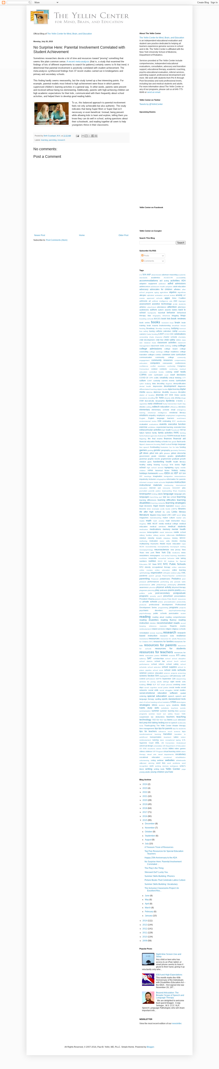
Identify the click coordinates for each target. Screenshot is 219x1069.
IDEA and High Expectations (169, 975)
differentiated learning (148, 389)
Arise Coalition (179, 298)
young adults (144, 772)
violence (148, 751)
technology (145, 719)
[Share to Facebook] (92, 136)
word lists (160, 763)
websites (170, 760)
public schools (160, 613)
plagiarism (143, 590)
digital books (162, 389)
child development (147, 340)
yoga (184, 769)
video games (180, 748)
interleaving (168, 485)
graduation (181, 456)
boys (171, 323)
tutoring (155, 740)
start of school (145, 702)
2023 (145, 788)
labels (160, 494)
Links (174, 511)
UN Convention (168, 743)
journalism (143, 491)
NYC (160, 564)
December (150, 823)
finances (168, 438)
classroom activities (166, 342)
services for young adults (150, 682)
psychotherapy (145, 613)
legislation (170, 506)
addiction (162, 284)
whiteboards (181, 760)
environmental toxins (147, 421)
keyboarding (167, 491)
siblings (166, 682)
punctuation (173, 613)
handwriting (158, 461)
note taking (181, 558)
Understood (181, 743)
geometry (174, 450)
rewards (172, 655)
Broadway (150, 328)
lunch (179, 515)
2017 (145, 812)
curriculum (181, 380)
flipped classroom (146, 444)
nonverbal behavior (166, 558)
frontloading (155, 447)
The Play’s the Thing (154, 868)
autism (161, 310)
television (182, 720)
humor (161, 473)
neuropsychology (146, 550)
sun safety (168, 714)
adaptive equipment (148, 284)
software (174, 693)
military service (159, 535)
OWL (183, 573)
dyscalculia (149, 401)
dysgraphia (160, 401)
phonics (152, 587)
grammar (143, 459)
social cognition (150, 687)
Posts (146, 255)
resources (154, 638)
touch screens (174, 731)
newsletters (144, 555)
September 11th (169, 679)
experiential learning (164, 427)
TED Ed (155, 720)
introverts (166, 488)
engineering (181, 415)
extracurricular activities (150, 430)
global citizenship (178, 453)
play (157, 590)
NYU (141, 567)
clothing (168, 346)
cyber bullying (145, 384)
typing (178, 740)
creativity (164, 377)
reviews (164, 655)
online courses (146, 570)
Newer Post (39, 235)
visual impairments (166, 754)
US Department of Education (174, 746)
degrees (169, 384)
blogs (183, 315)
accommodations (148, 280)
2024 (145, 784)
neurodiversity (150, 547)
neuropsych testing (178, 547)
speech (171, 696)
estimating (167, 421)
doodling (151, 398)
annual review (169, 295)
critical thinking (175, 378)
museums (154, 544)
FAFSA (183, 430)
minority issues (155, 538)
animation (159, 295)
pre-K (160, 596)
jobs (184, 488)
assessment (145, 304)
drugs (183, 398)
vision (178, 751)
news (183, 553)
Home (82, 235)
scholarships (158, 658)
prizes (160, 602)
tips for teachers (148, 731)
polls (150, 593)
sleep (149, 684)
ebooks (142, 407)
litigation (153, 515)
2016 (145, 816)
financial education (147, 441)
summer (155, 711)
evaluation (143, 424)
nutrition (152, 561)
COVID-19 (143, 378)
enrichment (181, 418)
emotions (143, 415)
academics (155, 278)
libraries (182, 509)
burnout (182, 328)
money (175, 538)
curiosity (156, 381)
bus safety (143, 331)
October (149, 831)
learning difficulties (167, 500)
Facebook (175, 430)
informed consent (146, 482)
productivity (181, 602)
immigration (168, 476)
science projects (170, 673)
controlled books (156, 372)
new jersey (176, 550)
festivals (176, 436)
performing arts (166, 582)
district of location (147, 395)
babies (174, 310)
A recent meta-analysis (78, 61)
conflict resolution (157, 366)
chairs (151, 337)
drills (172, 398)
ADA (183, 280)
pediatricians (165, 579)
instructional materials (150, 485)
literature (144, 514)
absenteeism (156, 275)
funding (183, 447)
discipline (182, 392)
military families (145, 535)
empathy (152, 415)
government (144, 456)
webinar (160, 760)
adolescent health (158, 286)
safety (183, 655)
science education (155, 673)
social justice (163, 687)
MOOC (183, 538)
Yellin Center (173, 768)
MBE (149, 524)
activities (175, 280)
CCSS (166, 334)
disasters (173, 392)
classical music (150, 343)
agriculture (164, 292)
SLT (158, 685)
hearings (164, 465)
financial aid (179, 438)
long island (161, 515)
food (163, 444)
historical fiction (162, 470)
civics (178, 340)
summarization (145, 711)
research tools (167, 636)
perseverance (144, 585)
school (167, 659)
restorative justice (152, 655)
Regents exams (178, 626)
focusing (157, 444)
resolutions (143, 639)
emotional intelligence (157, 413)
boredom (165, 323)
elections (182, 407)
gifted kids (154, 453)
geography (165, 450)
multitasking (144, 544)
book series (144, 323)
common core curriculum (174, 354)
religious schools (179, 629)
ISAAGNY (176, 488)
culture (142, 380)
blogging (175, 316)
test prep (143, 722)
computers (155, 363)
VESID (165, 749)
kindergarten (145, 494)
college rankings (156, 352)
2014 (145, 920)
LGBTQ (174, 509)
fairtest (148, 433)
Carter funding (152, 334)
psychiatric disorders (151, 610)
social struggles (166, 690)
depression (157, 386)
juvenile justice (155, 491)
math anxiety (158, 521)
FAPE (176, 433)
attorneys (182, 307)
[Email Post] (77, 136)
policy (183, 590)
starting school (157, 702)
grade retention (158, 456)
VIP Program (158, 751)
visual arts (151, 754)
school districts (145, 661)
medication (143, 529)
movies (175, 541)
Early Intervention (170, 404)
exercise (143, 427)
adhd (170, 283)
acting (166, 281)
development (170, 386)
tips (156, 728)
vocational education (149, 757)
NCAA (141, 547)
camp (174, 331)
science (143, 673)
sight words (175, 682)
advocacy (143, 289)
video (171, 748)
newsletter (176, 1023)
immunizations (180, 476)
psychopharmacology (177, 610)
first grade (172, 442)
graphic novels (154, 459)
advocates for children (161, 289)
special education (157, 696)
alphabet (150, 295)
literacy (182, 512)
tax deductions (157, 717)
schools (181, 670)
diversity (160, 395)
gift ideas (143, 453)
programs (173, 607)
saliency (142, 659)
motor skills (165, 541)
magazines (144, 518)
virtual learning (169, 751)
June (147, 895)
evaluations (153, 424)
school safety (172, 664)
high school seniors (155, 468)
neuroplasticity (163, 547)
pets (153, 585)
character (158, 337)
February (149, 911)
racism (183, 613)
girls (161, 453)
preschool (168, 596)
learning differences (147, 500)
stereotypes (181, 702)
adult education (179, 286)
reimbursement (145, 629)
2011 (145, 932)
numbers (143, 561)
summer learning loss (169, 711)
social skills (153, 690)
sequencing (181, 679)
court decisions (178, 375)
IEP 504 (182, 473)
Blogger (150, 1047)
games (143, 450)
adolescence (144, 286)
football (168, 444)
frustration (164, 447)
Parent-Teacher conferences (174, 576)
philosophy (172, 585)
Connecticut (144, 369)
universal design (146, 746)
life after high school (150, 512)
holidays (143, 473)
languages (144, 497)
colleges (151, 355)
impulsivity (143, 479)
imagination (157, 476)
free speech (144, 447)
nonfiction (143, 558)
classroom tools (157, 346)
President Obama (146, 599)
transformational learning (150, 734)
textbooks (182, 723)
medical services (158, 527)
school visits (170, 670)
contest (154, 369)
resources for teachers (156, 652)
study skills (153, 708)
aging (156, 292)
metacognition (152, 532)
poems (171, 590)
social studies (180, 690)
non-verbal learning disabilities (173, 555)
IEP (176, 473)
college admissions (150, 348)
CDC (172, 334)
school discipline (179, 659)
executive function (177, 424)
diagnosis (182, 386)
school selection (154, 667)
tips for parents (165, 728)
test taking (153, 722)
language (168, 493)
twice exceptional (167, 740)
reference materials (158, 626)
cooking (169, 372)
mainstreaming (155, 518)
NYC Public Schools (174, 564)
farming (183, 433)
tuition (176, 737)
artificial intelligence (160, 301)
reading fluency (169, 620)
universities (157, 746)
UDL (157, 743)
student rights (165, 705)
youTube (169, 772)
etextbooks (181, 421)
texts (141, 726)
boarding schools (146, 319)
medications (155, 529)
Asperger (182, 301)
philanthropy (161, 585)
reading (145, 616)
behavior (171, 312)
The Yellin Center (163, 726)
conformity (171, 366)
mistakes (166, 538)
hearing (157, 465)
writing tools (159, 769)
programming (163, 608)
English (142, 418)
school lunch (172, 661)
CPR (151, 378)
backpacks (152, 313)
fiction (183, 436)
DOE (171, 395)
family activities (165, 433)
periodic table (180, 582)
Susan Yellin (180, 714)
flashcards (181, 441)
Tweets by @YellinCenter (151, 104)
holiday (183, 470)
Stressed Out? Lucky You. (156, 872)
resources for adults (168, 639)
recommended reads (168, 623)
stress (154, 705)
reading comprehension (175, 617)
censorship (143, 337)
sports (165, 699)
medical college (171, 524)
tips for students (179, 728)
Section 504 (153, 676)
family (154, 433)
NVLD (160, 561)
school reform (157, 664)
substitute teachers (169, 708)
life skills (166, 512)
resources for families (163, 641)
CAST (161, 334)
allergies (142, 295)
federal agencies (150, 436)
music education (173, 544)
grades (170, 456)
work (152, 766)
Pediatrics (176, 579)
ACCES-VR (168, 278)
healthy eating (145, 465)
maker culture (169, 518)
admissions (180, 283)
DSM (141, 401)
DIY (166, 395)
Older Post (123, 235)
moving (183, 541)
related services (158, 629)
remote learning (156, 633)
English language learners (161, 418)
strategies (144, 704)
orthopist (166, 573)
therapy (182, 726)
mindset (142, 538)
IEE (172, 473)
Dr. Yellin (160, 398)
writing (148, 768)
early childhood (155, 403)
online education (162, 570)
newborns (176, 553)
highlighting (168, 467)
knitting (154, 494)
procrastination (170, 602)
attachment (151, 307)
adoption (168, 286)
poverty (153, 596)
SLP (154, 685)
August (148, 839)
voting (153, 760)
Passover (155, 579)
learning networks (158, 503)
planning (151, 590)
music (162, 543)
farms (141, 436)
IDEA (167, 473)
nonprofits (153, 558)
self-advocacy (175, 676)
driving (178, 398)
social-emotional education (153, 693)
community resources (162, 360)
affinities (177, 289)
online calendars (179, 567)
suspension (144, 717)
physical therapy (179, 587)
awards (168, 310)
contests (163, 369)
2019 (145, 804)
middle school (180, 532)
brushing (166, 328)
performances (153, 582)
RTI (177, 655)
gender (157, 450)
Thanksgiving (149, 726)
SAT (149, 658)
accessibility (181, 278)
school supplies (169, 667)
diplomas (157, 392)
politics (142, 593)
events (163, 424)
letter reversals (153, 509)
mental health (179, 529)
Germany (182, 450)
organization (156, 573)
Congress (181, 366)
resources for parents (160, 645)
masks (141, 521)
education (165, 407)
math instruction (173, 521)
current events (168, 381)
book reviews (178, 318)
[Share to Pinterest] (96, 136)
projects (182, 608)
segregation (164, 676)
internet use (155, 488)
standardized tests (177, 699)
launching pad (156, 497)
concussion (167, 363)
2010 (145, 937)
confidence (143, 366)
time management (146, 728)
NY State (152, 564)
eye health (166, 430)
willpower (142, 763)
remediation (144, 633)
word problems (173, 763)
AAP (149, 274)
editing (149, 407)
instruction (180, 482)
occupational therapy (161, 567)
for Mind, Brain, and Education (161, 37)
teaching (181, 716)
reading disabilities (149, 620)
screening (182, 673)
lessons (142, 509)
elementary (144, 409)
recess (153, 623)
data (154, 383)
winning (151, 763)
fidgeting (142, 439)
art (150, 301)
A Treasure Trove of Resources (159, 847)
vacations (151, 749)
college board (170, 349)
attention (172, 306)
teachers (170, 717)
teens (169, 720)
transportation (155, 737)
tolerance (162, 731)
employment (171, 415)
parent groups (155, 576)
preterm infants (161, 599)
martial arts (181, 518)
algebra (172, 292)
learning (44, 140)
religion (168, 629)
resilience (181, 636)
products (142, 605)
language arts (180, 494)
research (61, 140)
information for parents (176, 479)
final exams (157, 439)
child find (159, 340)
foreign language (179, 444)
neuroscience (161, 549)
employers (161, 415)
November (150, 828)
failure (141, 433)
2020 (145, 800)
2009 (145, 940)
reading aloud (158, 617)
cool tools (180, 371)
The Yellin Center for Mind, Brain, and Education (69, 34)
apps (167, 298)
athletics (142, 307)
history (175, 470)
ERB (159, 421)
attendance (161, 307)
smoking (176, 684)
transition (167, 734)
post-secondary (162, 593)
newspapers (155, 555)
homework (153, 473)
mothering (143, 541)
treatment (167, 737)
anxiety (179, 295)
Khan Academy (179, 491)
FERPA (170, 436)
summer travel (155, 714)
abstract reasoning (170, 275)
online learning (179, 570)
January (149, 915)
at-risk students (179, 304)
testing (161, 722)
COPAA (142, 375)
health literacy (179, 462)
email (173, 410)
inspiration (170, 482)
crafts (156, 378)
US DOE (143, 749)
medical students (177, 526)
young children (157, 772)
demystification (179, 383)
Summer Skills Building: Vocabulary (161, 884)
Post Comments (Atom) (56, 240)
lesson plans (180, 506)
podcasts (164, 590)
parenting (52, 140)
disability (165, 392)
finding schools (161, 441)
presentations (180, 596)
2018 (145, 808)
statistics (166, 702)
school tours (158, 670)
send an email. (154, 92)
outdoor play (176, 573)
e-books (179, 401)
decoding (160, 383)
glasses (167, 453)
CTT (184, 378)
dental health (145, 386)
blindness (166, 316)
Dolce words (180, 395)
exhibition (152, 427)
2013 (145, 925)
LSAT (174, 515)
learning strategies (176, 502)
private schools (150, 601)
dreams (167, 398)
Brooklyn (159, 328)
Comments (148, 261)
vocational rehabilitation (175, 757)
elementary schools (160, 410)
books (155, 322)
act (161, 280)
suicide (183, 708)
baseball (161, 313)
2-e (140, 275)
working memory (162, 766)
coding (174, 346)
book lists (165, 318)
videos (142, 751)
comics (158, 355)
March (148, 907)
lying (184, 515)
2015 (145, 820)
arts (170, 301)
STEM (173, 702)
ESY (174, 421)
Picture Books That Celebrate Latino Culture (165, 880)
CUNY (149, 381)
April (147, 903)
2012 (145, 928)
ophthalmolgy (144, 573)
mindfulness (181, 535)
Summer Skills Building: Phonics (160, 876)
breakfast (175, 326)
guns (149, 462)
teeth (175, 720)
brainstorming (165, 325)
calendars (167, 331)
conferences (180, 363)
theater (175, 726)
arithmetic (143, 301)
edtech (156, 406)
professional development (160, 605)
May (147, 899)
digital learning (173, 389)
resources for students (170, 648)
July (147, 843)
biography (157, 316)
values (158, 749)
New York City (163, 552)
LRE (169, 515)
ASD (175, 301)
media (161, 524)
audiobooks (144, 310)
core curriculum (155, 375)
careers (142, 334)
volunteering (144, 760)
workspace (174, 766)
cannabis (182, 331)
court (166, 375)
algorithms (182, 292)
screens (143, 676)
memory (166, 529)
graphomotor (166, 459)
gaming (150, 450)
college (182, 345)
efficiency (174, 407)
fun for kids (174, 447)
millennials (170, 535)
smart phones (166, 685)
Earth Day (182, 404)
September (150, 836)
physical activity (163, 587)
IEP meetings (145, 476)
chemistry (182, 337)
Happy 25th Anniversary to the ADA (161, 857)
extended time (180, 427)
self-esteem (150, 679)
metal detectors (166, 532)
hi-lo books (175, 465)
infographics (161, 479)
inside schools (159, 482)
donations (143, 398)
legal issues (159, 506)
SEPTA (159, 679)
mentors (142, 532)
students (175, 705)
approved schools (155, 298)
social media (174, 687)
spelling (158, 699)
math (148, 520)
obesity (148, 567)
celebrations (180, 334)
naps (184, 544)
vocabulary (180, 754)
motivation (153, 541)
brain (177, 322)
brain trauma (152, 325)
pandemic (143, 576)
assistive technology (162, 304)
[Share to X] (89, 136)
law (164, 497)
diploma (149, 392)
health (169, 461)
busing (152, 331)
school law (159, 661)
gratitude (175, 459)
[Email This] (83, 136)
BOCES (157, 319)
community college (164, 357)
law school (171, 497)
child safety (169, 340)
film (149, 439)
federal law (162, 436)
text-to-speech (171, 723)
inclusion (152, 479)
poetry (178, 590)
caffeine (159, 331)
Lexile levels (165, 509)
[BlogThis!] (86, 136)
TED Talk (163, 720)
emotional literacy (177, 413)
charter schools (170, 337)
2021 (145, 796)
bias (149, 316)
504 (144, 274)
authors (153, 310)
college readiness (171, 352)
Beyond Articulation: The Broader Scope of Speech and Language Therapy (170, 995)
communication (145, 357)
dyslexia (170, 400)
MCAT (155, 524)
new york (150, 553)
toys (184, 731)
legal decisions (145, 506)
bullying (175, 328)
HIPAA (150, 470)
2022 (145, 792)
